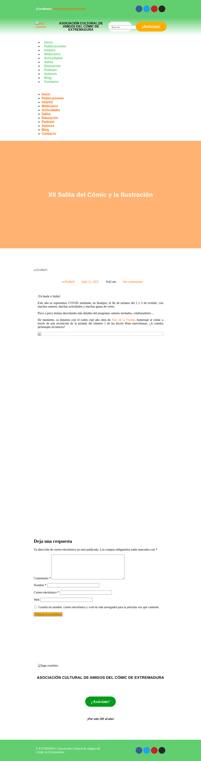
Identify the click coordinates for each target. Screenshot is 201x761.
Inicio (48, 42)
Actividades (53, 58)
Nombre (40, 585)
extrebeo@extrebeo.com (69, 8)
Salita (48, 62)
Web (36, 599)
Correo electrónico (46, 592)
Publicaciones (55, 46)
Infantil (49, 50)
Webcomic (52, 54)
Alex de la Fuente (123, 320)
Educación (52, 66)
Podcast (50, 70)
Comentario (42, 578)
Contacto (51, 82)
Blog (47, 78)
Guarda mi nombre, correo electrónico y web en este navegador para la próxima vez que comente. (98, 607)
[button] (100, 88)
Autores (50, 74)
